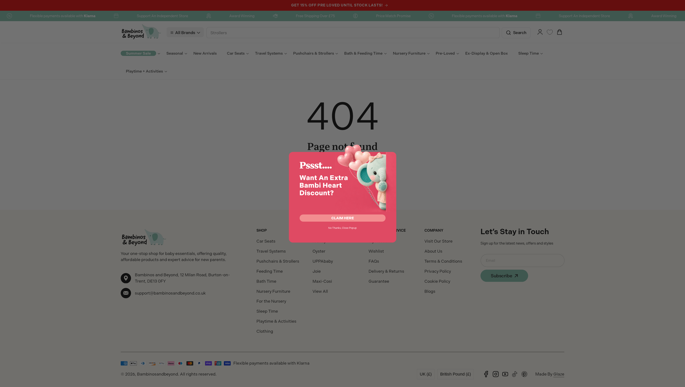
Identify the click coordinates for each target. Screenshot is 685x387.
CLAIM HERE (342, 218)
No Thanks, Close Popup (342, 227)
